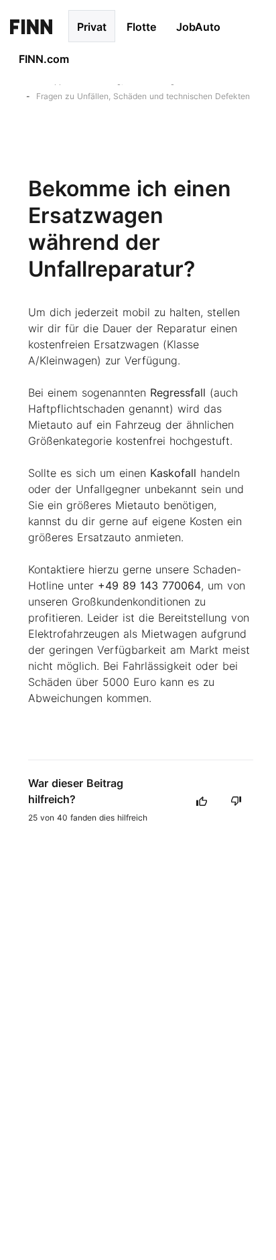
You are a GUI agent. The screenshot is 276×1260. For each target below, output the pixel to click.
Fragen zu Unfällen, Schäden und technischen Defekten (143, 96)
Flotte (141, 26)
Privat (92, 26)
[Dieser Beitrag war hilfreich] (201, 800)
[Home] (31, 25)
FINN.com (44, 59)
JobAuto (198, 26)
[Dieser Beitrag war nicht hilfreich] (236, 800)
